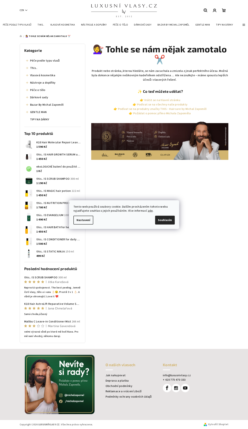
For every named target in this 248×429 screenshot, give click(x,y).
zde (150, 211)
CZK (22, 10)
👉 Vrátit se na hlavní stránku (159, 100)
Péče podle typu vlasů (45, 61)
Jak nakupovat (116, 375)
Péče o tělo (37, 90)
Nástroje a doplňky (43, 83)
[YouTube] (185, 388)
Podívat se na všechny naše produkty (162, 105)
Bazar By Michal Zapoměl (47, 105)
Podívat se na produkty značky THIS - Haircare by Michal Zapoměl (162, 109)
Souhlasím (165, 220)
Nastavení (83, 220)
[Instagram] (176, 388)
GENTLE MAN (38, 112)
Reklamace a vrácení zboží (124, 391)
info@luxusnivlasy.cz (177, 375)
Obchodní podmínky (119, 386)
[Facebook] (167, 388)
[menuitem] (17, 25)
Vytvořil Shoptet (218, 424)
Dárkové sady (39, 97)
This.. (33, 68)
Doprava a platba (117, 381)
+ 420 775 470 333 (174, 380)
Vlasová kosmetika (42, 75)
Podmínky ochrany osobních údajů (129, 397)
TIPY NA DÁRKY (39, 119)
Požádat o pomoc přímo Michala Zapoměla (162, 113)
